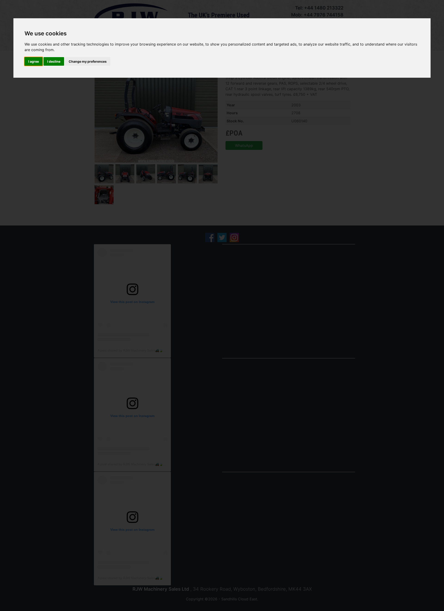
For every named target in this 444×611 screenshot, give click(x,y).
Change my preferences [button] (88, 61)
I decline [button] (53, 61)
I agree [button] (33, 61)
